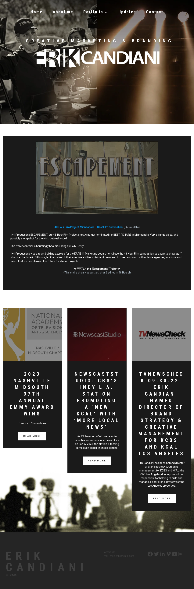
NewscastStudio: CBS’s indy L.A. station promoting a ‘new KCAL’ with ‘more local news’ (97, 400)
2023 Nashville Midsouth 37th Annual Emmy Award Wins (32, 394)
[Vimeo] (168, 554)
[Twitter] (156, 554)
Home (37, 11)
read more (32, 436)
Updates (127, 11)
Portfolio (93, 11)
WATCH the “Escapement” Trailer (97, 268)
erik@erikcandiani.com (122, 555)
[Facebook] (149, 554)
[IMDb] (180, 554)
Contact (154, 11)
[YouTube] (174, 554)
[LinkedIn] (162, 554)
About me (63, 11)
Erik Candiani (47, 561)
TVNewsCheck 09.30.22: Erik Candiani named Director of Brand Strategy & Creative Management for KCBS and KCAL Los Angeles (161, 413)
